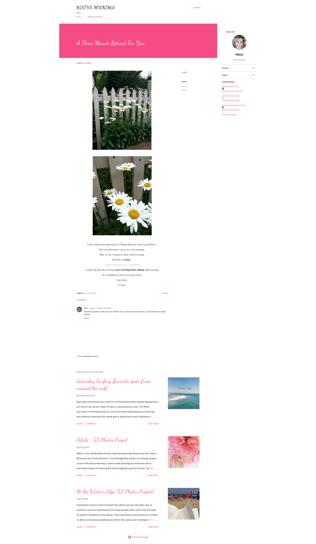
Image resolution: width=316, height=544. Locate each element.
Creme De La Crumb (230, 96)
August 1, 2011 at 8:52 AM (100, 308)
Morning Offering (95, 17)
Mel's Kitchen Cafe (230, 86)
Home (78, 17)
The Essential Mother (231, 100)
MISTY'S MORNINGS (95, 7)
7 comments (90, 424)
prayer (184, 90)
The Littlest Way (229, 114)
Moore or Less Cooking (232, 91)
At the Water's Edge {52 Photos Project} (115, 491)
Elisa (86, 308)
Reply (87, 318)
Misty (239, 54)
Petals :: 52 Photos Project (102, 440)
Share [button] (184, 72)
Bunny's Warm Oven (230, 110)
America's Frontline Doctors (234, 105)
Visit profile (239, 60)
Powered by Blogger (139, 537)
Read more (153, 424)
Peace (183, 86)
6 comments (90, 527)
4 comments (90, 475)
